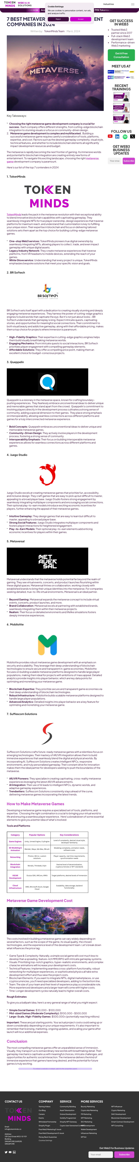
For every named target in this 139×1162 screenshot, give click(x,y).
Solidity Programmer (68, 1118)
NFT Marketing (86, 1118)
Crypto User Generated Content (72, 1126)
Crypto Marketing (118, 1110)
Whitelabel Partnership (47, 1122)
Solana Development (68, 1114)
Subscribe (129, 161)
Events (41, 1118)
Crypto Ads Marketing (89, 1110)
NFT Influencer (116, 1107)
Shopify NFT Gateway (68, 1122)
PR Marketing (86, 1114)
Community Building (68, 1107)
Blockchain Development (121, 1118)
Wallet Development (89, 1129)
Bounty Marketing (88, 1107)
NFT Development (88, 1126)
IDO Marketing (86, 1122)
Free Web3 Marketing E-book (50, 1129)
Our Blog (42, 1110)
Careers (42, 1114)
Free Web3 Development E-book (51, 1133)
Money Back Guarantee (48, 1137)
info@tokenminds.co (13, 1129)
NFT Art (83, 1137)
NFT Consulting (117, 1126)
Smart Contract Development (122, 1122)
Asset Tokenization (67, 1110)
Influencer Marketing (89, 1133)
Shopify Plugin (44, 1126)
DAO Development (118, 1114)
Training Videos (44, 1107)
